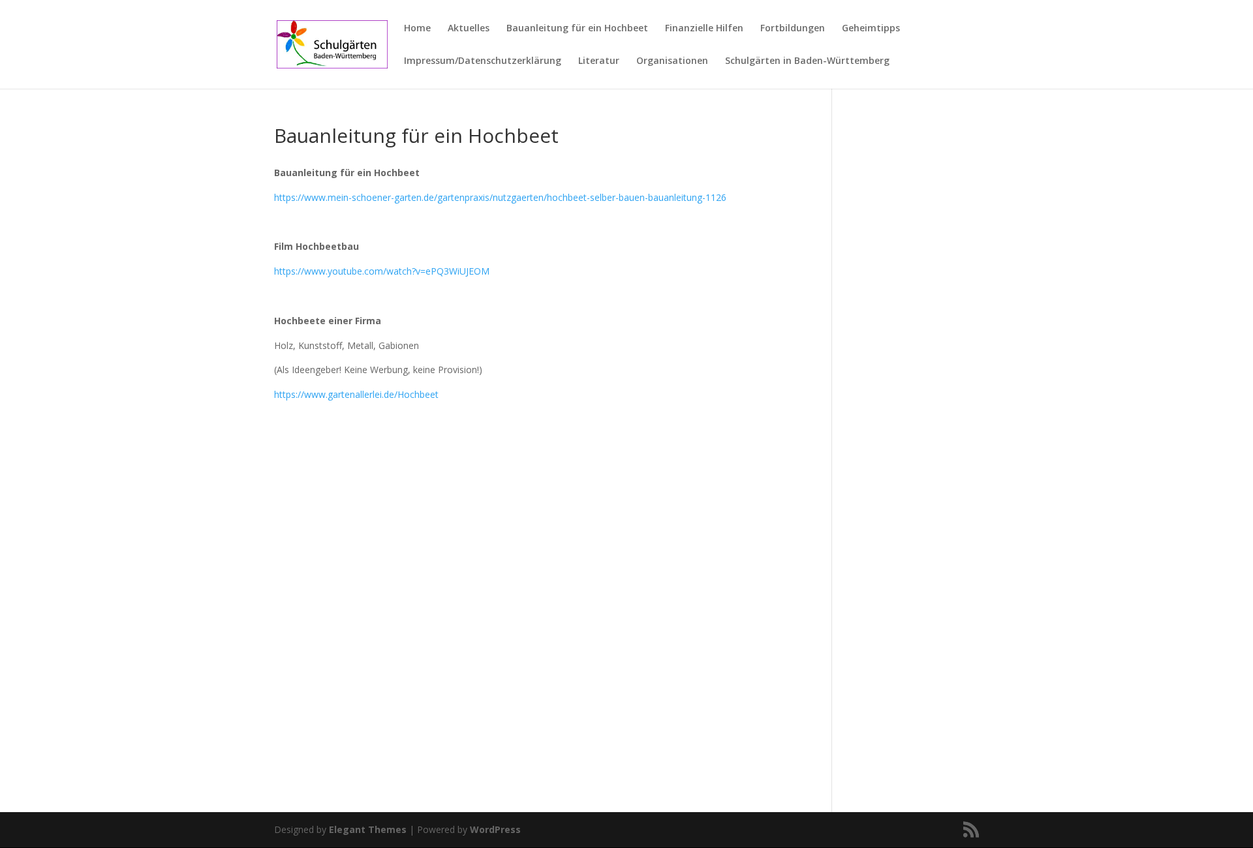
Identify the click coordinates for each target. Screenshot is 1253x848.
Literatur (598, 61)
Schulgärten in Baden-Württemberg (807, 61)
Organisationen (672, 61)
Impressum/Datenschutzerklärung (482, 61)
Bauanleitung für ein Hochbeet (577, 28)
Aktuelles (468, 28)
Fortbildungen (792, 28)
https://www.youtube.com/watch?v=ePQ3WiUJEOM (381, 271)
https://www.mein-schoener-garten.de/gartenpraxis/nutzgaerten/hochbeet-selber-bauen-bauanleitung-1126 (500, 197)
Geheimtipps (871, 28)
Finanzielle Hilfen (704, 28)
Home (417, 28)
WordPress (495, 829)
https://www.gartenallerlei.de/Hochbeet (356, 394)
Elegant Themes (368, 829)
